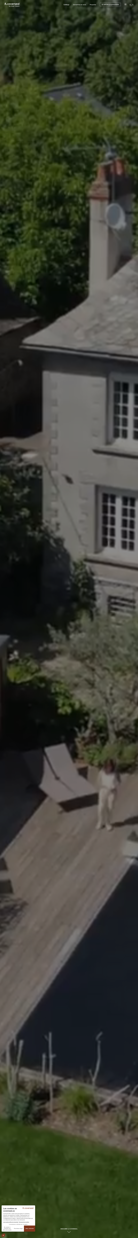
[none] (132, 4)
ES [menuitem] (130, 4)
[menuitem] (132, 4)
